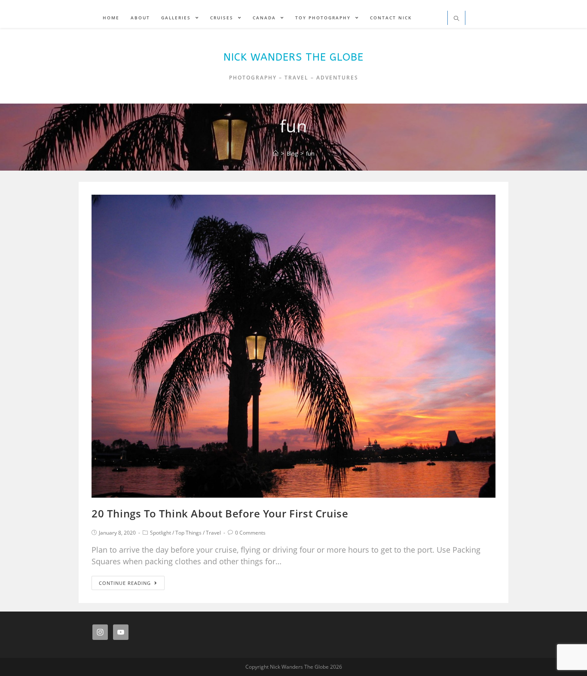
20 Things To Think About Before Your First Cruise (220, 513)
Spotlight (160, 532)
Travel (213, 532)
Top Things (188, 532)
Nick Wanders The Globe (293, 57)
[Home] (275, 153)
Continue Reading (125, 583)
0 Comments (250, 532)
